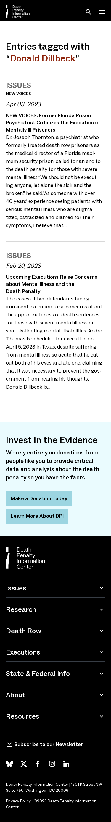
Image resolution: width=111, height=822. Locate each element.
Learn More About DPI (37, 516)
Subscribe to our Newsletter (48, 744)
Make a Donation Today (39, 498)
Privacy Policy (18, 801)
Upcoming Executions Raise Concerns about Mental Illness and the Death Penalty (51, 284)
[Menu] (102, 12)
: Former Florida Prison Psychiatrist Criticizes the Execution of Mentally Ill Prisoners (53, 122)
